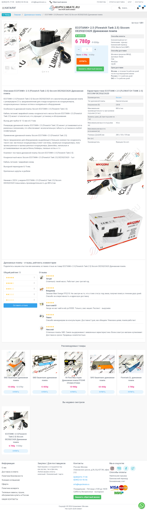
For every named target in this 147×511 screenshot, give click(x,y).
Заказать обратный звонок (90, 69)
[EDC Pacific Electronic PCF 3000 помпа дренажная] (41, 304)
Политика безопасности (12, 476)
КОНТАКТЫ (139, 2)
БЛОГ (130, 2)
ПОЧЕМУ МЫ (101, 2)
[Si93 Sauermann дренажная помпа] (102, 364)
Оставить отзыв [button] (20, 305)
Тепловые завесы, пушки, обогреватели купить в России (15, 493)
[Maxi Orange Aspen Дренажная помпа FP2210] (41, 289)
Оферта (5, 484)
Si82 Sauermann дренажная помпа (16, 379)
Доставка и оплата (10, 472)
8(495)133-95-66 (22, 2)
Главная (17, 15)
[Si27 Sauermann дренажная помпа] (41, 277)
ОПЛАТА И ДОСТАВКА (117, 2)
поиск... (125, 8)
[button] (42, 71)
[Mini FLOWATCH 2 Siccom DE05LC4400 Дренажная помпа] (41, 316)
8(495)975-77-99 (8, 2)
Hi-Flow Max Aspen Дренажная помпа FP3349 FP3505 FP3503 (73, 380)
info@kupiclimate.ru (38, 2)
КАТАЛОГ (10, 8)
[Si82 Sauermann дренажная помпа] (41, 328)
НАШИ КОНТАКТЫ (10, 499)
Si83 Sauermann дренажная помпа (45, 379)
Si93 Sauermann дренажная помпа (102, 379)
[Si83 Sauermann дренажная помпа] (44, 364)
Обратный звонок (60, 2)
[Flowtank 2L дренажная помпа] (131, 364)
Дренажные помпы (33, 15)
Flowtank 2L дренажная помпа (131, 379)
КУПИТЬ (83, 61)
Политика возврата (10, 488)
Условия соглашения (11, 480)
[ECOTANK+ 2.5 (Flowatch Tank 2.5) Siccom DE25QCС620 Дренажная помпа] (16, 420)
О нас (4, 468)
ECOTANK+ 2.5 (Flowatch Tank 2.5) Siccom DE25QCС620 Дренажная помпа (16, 438)
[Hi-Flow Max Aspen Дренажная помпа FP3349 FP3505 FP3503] (73, 364)
